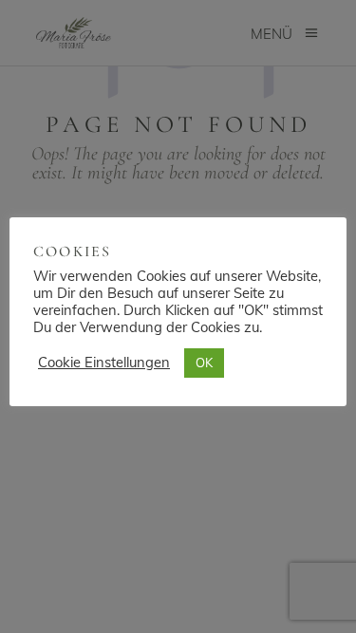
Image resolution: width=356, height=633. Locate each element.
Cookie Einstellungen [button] (104, 362)
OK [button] (204, 362)
